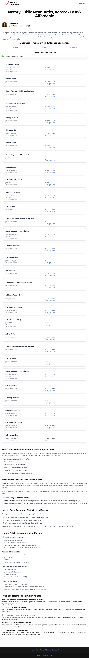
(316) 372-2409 (51, 160)
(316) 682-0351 (51, 172)
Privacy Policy (34, 650)
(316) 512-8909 (51, 123)
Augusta (44, 47)
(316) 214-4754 (51, 96)
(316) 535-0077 (51, 108)
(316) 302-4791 (51, 84)
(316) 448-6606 (51, 147)
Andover (15, 47)
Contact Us (55, 650)
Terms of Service (45, 650)
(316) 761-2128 (51, 135)
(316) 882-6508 (51, 364)
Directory (82, 4)
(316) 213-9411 (51, 69)
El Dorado (73, 47)
